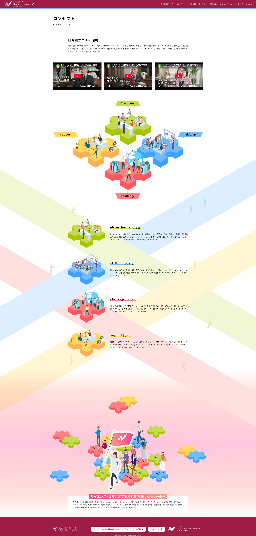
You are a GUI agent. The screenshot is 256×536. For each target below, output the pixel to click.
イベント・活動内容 (209, 4)
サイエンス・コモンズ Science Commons (20, 4)
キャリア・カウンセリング (232, 4)
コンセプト (178, 4)
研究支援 (192, 4)
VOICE (251, 4)
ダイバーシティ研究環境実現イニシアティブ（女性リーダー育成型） (118, 529)
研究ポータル (156, 529)
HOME (166, 4)
